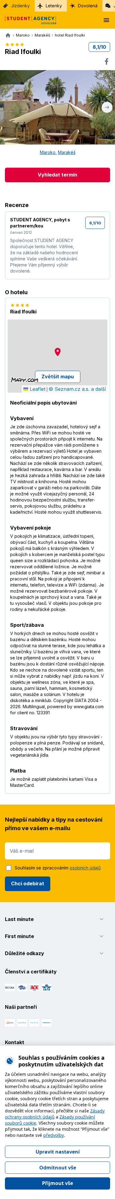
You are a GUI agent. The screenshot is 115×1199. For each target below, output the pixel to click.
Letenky (54, 5)
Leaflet (36, 389)
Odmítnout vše (57, 1167)
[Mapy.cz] (24, 380)
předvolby (53, 1135)
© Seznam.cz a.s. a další (77, 389)
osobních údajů (85, 867)
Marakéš (66, 152)
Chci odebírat (27, 883)
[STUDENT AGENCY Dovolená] (28, 20)
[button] (58, 352)
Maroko (48, 152)
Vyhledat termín (57, 175)
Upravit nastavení (58, 1151)
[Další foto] (107, 107)
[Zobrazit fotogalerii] (57, 107)
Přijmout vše (57, 1183)
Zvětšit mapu (57, 376)
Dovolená (88, 5)
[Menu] (106, 20)
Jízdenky (20, 5)
